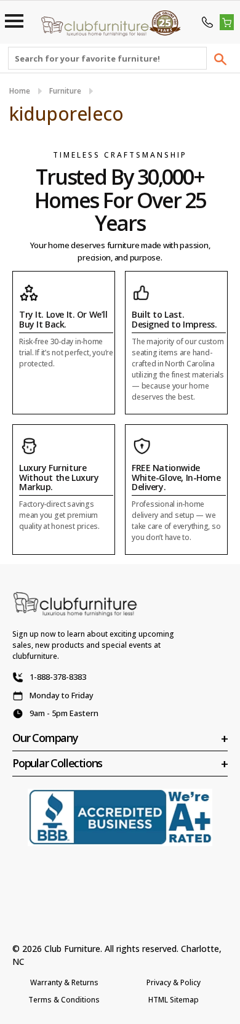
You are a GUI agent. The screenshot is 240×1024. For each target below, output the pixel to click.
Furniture (65, 91)
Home (19, 91)
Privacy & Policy (173, 982)
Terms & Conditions (64, 999)
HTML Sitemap (173, 999)
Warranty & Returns (64, 982)
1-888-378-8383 (58, 676)
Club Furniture (72, 948)
